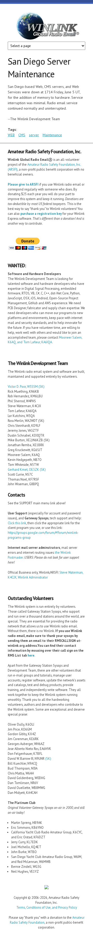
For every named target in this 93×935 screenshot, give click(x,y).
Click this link (17, 523)
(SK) (41, 386)
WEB (11, 135)
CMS (21, 135)
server (34, 135)
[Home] (46, 27)
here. (31, 655)
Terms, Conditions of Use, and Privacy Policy (46, 907)
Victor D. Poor (17, 386)
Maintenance (52, 135)
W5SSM (32, 386)
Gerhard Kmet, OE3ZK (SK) (27, 469)
